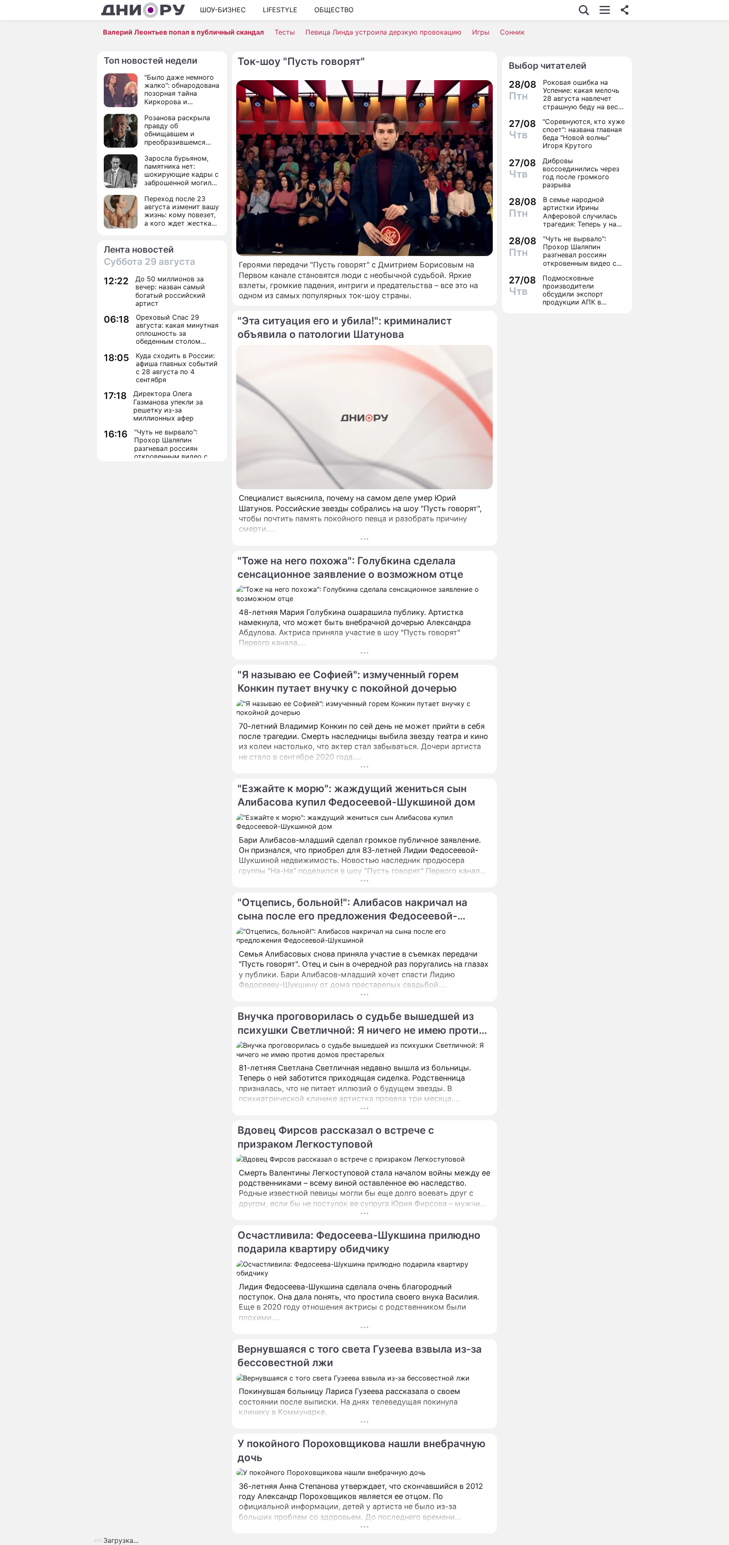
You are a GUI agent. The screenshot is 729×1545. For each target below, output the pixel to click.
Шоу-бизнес (223, 9)
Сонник (512, 32)
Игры (480, 32)
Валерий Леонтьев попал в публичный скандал (183, 32)
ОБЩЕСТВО (334, 9)
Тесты (285, 32)
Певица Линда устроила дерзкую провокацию (383, 32)
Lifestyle (280, 9)
